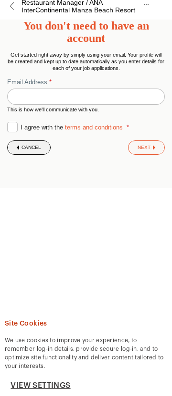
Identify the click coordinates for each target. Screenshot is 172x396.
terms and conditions (94, 127)
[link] (12, 6)
